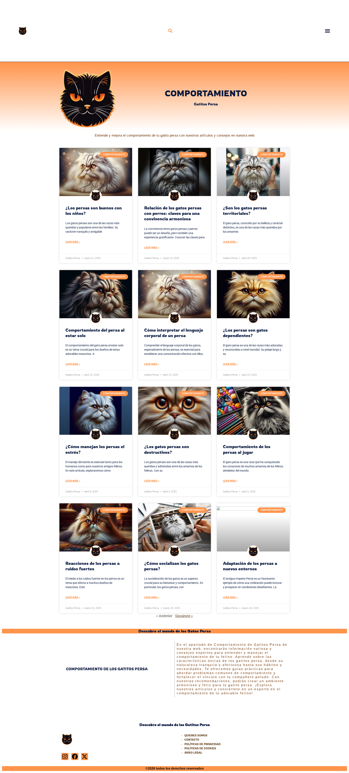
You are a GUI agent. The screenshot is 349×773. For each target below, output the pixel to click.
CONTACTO (191, 739)
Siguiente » (184, 615)
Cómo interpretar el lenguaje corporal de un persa (173, 332)
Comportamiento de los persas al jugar (246, 449)
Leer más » (72, 241)
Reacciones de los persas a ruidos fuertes (92, 566)
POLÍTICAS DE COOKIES (200, 748)
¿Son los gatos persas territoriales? (245, 210)
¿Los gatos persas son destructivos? (166, 449)
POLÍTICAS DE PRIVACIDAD (202, 744)
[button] (170, 31)
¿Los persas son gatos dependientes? (245, 332)
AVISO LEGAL (193, 752)
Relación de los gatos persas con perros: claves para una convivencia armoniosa (173, 213)
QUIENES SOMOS (195, 735)
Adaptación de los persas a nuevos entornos (250, 566)
